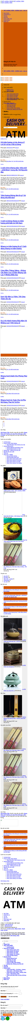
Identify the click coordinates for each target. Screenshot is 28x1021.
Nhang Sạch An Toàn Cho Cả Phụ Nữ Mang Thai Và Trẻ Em (13, 401)
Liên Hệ (6, 17)
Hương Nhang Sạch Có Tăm (14, 449)
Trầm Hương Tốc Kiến (12, 96)
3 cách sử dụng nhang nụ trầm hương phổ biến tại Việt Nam (12, 222)
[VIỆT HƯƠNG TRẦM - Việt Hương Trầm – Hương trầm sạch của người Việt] (6, 79)
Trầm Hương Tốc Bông (12, 95)
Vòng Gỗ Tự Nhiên (9, 91)
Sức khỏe (2, 138)
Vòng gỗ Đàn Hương (12, 456)
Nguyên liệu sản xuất (9, 451)
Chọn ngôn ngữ (8, 18)
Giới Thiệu (6, 13)
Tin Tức (5, 138)
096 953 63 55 (9, 924)
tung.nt (17, 147)
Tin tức (5, 16)
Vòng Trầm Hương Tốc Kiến (13, 461)
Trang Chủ (6, 84)
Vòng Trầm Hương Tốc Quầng (14, 463)
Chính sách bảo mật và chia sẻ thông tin (17, 125)
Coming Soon (10, 89)
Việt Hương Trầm (5, 881)
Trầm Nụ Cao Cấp (11, 105)
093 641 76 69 (8, 926)
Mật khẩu (3, 990)
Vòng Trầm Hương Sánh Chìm (14, 458)
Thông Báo (6, 580)
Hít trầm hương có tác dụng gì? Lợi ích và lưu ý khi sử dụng (13, 143)
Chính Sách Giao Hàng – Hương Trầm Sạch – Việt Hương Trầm (16, 122)
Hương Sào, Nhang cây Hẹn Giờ (14, 109)
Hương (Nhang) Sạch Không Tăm (15, 447)
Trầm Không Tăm (11, 106)
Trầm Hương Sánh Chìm (13, 94)
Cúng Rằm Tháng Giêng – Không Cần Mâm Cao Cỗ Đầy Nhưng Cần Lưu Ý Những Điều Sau (13, 272)
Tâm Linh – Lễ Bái (8, 579)
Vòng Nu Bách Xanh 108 (13, 457)
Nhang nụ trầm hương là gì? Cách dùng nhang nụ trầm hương (13, 247)
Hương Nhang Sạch (11, 103)
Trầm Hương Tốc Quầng (13, 98)
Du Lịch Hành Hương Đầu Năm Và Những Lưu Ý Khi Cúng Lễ (14, 322)
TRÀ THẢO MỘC (8, 87)
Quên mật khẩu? (5, 999)
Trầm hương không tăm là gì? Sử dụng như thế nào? (13, 196)
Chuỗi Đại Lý (7, 14)
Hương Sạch (7, 101)
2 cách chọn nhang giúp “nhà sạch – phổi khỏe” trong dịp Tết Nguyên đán (14, 170)
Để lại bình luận (20, 161)
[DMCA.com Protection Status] (5, 938)
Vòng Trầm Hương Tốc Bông (14, 460)
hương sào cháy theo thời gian (14, 434)
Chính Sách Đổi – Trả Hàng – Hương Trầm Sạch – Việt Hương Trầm (16, 119)
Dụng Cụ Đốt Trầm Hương (13, 108)
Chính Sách (7, 20)
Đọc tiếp (3, 160)
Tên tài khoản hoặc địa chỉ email (10, 986)
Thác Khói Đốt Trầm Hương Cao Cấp (16, 444)
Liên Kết (6, 576)
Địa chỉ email (4, 1005)
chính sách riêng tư (6, 1016)
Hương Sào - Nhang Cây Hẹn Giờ (12, 450)
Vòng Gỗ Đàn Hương (12, 99)
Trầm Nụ (6, 453)
